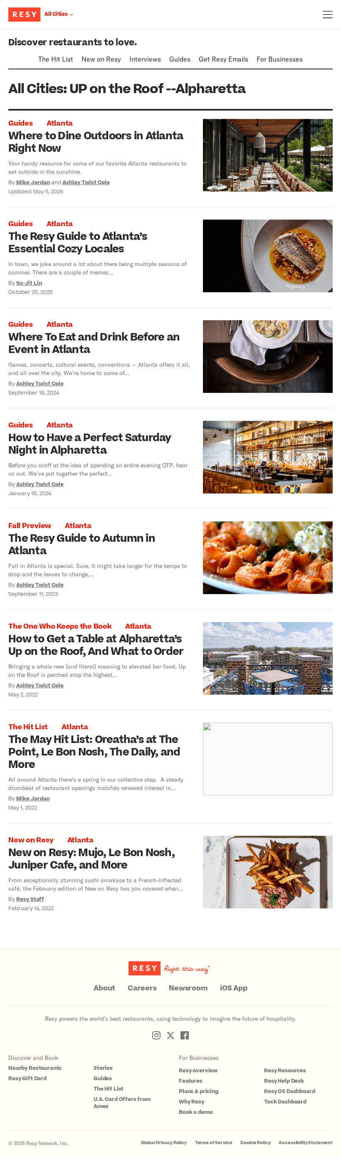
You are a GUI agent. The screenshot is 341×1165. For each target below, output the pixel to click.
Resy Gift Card (27, 1078)
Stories (103, 1068)
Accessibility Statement (306, 1143)
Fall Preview (29, 526)
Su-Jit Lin (29, 283)
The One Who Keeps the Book (59, 627)
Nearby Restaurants (35, 1068)
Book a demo (196, 1112)
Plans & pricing (198, 1091)
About (104, 988)
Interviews (145, 59)
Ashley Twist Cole (86, 182)
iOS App (233, 988)
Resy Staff (30, 899)
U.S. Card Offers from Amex (122, 1103)
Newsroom (188, 988)
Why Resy (191, 1102)
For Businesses (280, 59)
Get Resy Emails (223, 59)
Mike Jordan (33, 182)
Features (191, 1081)
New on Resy (101, 59)
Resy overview (198, 1070)
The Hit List (55, 59)
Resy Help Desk (284, 1081)
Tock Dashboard (285, 1102)
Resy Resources (285, 1070)
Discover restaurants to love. (72, 43)
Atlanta (60, 123)
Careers (142, 988)
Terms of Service (213, 1143)
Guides (179, 59)
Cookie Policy (255, 1143)
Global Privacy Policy (164, 1143)
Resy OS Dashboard (289, 1091)
